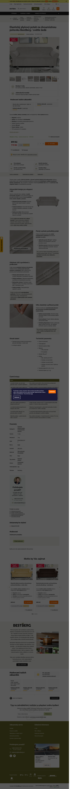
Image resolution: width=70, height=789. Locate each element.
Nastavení (16, 397)
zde (32, 393)
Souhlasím (52, 391)
